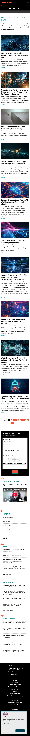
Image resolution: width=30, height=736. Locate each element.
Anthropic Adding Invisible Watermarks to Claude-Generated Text (15, 55)
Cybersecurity (6, 521)
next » (16, 423)
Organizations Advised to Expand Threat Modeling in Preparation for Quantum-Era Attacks (14, 92)
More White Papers (8, 610)
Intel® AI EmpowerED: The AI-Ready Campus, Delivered (14, 629)
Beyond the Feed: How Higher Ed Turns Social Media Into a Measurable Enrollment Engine (14, 621)
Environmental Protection (15, 687)
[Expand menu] (28, 3)
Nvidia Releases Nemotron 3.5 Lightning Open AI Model (13, 241)
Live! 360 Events (15, 689)
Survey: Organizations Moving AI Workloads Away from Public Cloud (14, 202)
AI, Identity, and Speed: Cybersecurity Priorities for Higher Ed (15, 485)
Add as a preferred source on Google (9, 5)
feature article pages (8, 29)
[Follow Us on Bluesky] (14, 8)
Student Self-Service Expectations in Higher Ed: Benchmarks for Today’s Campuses (15, 586)
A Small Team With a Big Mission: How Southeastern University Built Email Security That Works (14, 568)
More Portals (6, 538)
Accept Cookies (20, 730)
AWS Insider (15, 682)
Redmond (15, 700)
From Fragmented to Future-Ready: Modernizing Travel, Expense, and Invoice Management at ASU (13, 561)
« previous (4, 420)
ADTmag (15, 680)
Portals (6, 514)
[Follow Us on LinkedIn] (10, 8)
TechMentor (15, 709)
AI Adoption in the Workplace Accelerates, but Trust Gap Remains (13, 128)
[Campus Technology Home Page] (6, 3)
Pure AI (15, 698)
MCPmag (15, 691)
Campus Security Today (15, 684)
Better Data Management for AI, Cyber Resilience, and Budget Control (13, 604)
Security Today (15, 705)
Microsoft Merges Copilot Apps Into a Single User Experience (13, 162)
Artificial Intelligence (8, 517)
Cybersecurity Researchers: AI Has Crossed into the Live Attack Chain (15, 397)
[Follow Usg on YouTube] (18, 8)
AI (11, 11)
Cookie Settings (13, 726)
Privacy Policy (14, 455)
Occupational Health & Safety (15, 696)
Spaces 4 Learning (15, 707)
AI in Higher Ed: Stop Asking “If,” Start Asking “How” (14, 599)
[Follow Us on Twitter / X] (12, 8)
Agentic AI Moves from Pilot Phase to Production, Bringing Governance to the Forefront (15, 277)
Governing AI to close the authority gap (13, 555)
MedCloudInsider (15, 693)
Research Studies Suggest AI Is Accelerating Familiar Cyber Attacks (13, 321)
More (4, 506)
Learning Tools (6, 530)
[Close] (24, 712)
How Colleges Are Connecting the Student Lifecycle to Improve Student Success (14, 643)
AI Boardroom (15, 678)
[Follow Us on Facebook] (16, 8)
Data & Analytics (7, 525)
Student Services (7, 534)
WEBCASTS (7, 546)
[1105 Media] (15, 674)
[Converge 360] (15, 668)
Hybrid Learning (17, 11)
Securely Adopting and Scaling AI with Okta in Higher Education (14, 550)
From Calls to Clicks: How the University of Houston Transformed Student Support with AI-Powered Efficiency (15, 592)
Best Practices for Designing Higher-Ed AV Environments (13, 636)
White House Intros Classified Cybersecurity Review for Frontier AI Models (14, 360)
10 (12, 423)
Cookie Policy (6, 723)
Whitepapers (8, 582)
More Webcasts (7, 574)
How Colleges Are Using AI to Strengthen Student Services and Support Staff (13, 650)
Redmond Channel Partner (15, 702)
